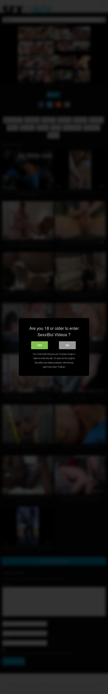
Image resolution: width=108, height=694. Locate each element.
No (67, 345)
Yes (39, 345)
